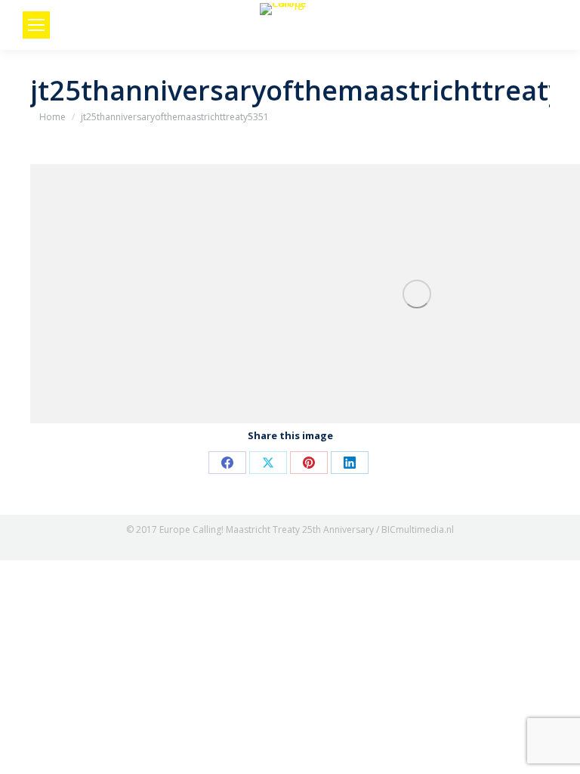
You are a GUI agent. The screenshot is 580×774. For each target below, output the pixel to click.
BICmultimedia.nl (417, 529)
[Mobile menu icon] (36, 25)
